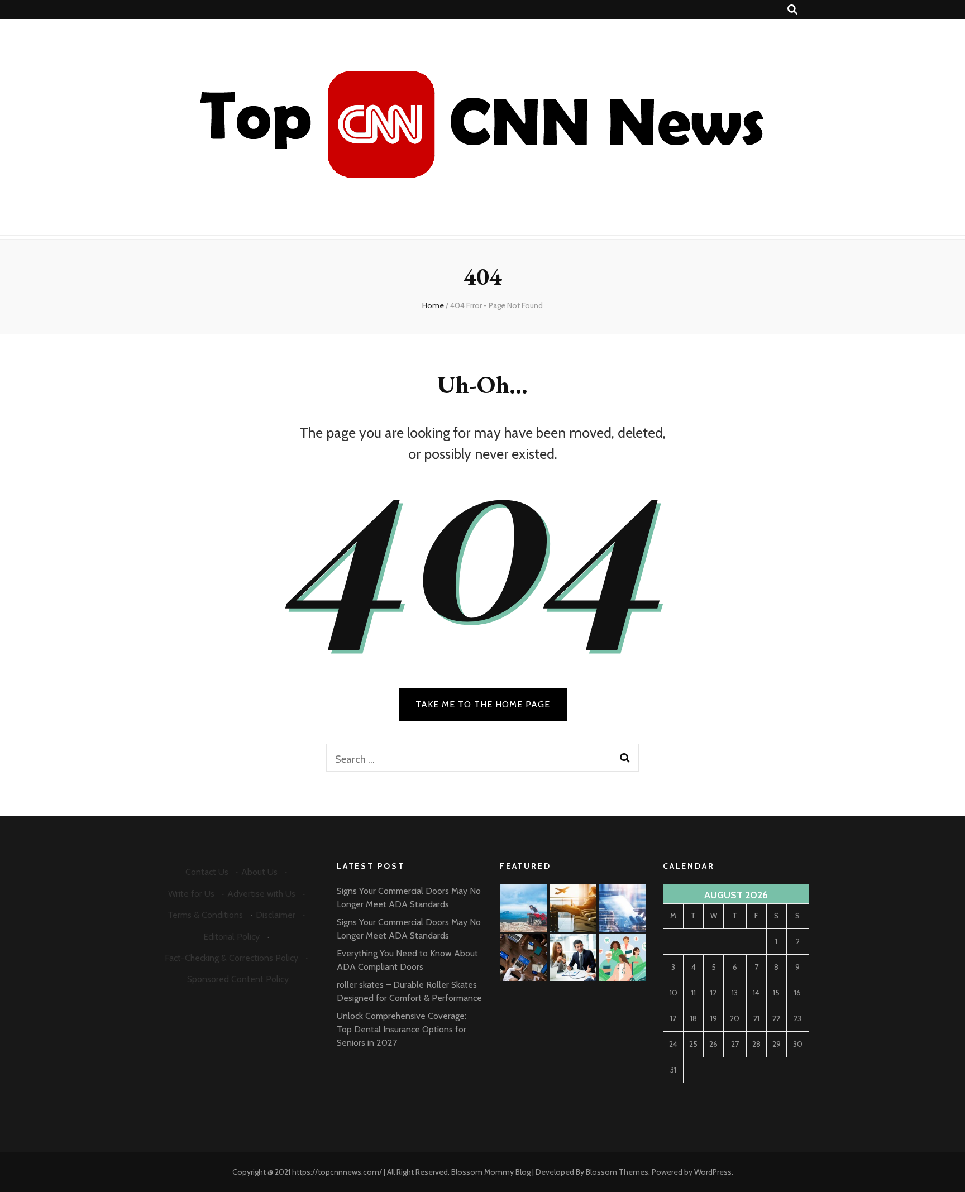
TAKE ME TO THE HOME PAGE (482, 704)
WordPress (713, 1172)
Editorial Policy (231, 936)
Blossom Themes (617, 1172)
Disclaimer (275, 914)
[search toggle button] (792, 9)
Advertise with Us (261, 893)
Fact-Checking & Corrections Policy (231, 957)
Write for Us (191, 893)
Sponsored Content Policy (238, 979)
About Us (259, 872)
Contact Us (206, 872)
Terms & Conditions (205, 914)
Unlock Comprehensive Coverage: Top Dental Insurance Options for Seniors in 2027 (401, 1029)
